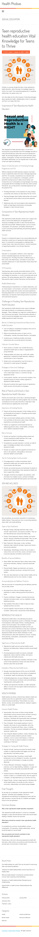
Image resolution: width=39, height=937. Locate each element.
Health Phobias (11, 3)
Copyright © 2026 (7, 931)
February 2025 (5, 897)
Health (27, 52)
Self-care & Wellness (25, 917)
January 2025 (23, 897)
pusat (10, 52)
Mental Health (5, 917)
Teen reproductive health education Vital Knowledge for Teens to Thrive (18, 38)
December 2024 (6, 901)
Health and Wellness (25, 914)
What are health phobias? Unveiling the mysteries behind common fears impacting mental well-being (17, 876)
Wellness (4, 920)
